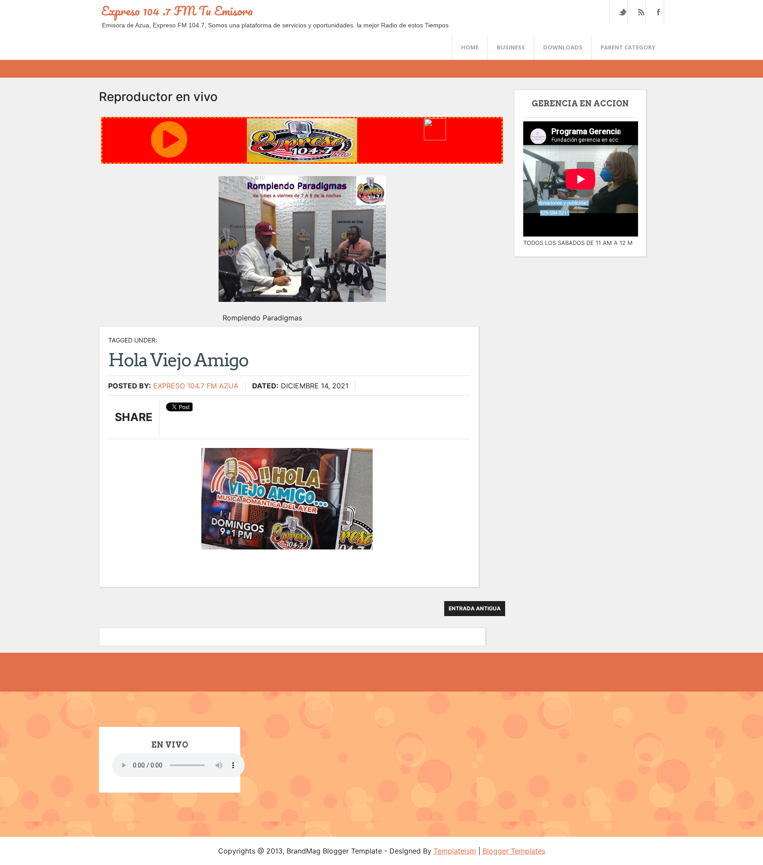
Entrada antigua (475, 608)
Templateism (455, 850)
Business (511, 47)
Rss (641, 12)
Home (470, 47)
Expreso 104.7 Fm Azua (195, 385)
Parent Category (628, 47)
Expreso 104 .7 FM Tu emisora (177, 10)
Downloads (562, 47)
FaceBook (657, 12)
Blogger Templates (514, 850)
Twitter (623, 12)
